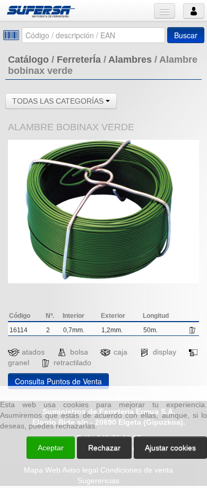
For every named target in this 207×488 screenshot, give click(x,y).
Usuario (193, 11)
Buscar (185, 35)
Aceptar (51, 447)
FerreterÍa (79, 59)
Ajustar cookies (80, 376)
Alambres (130, 59)
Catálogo (28, 59)
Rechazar (104, 447)
